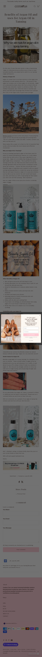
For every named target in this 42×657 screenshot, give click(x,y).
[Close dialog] (40, 315)
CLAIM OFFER (31, 334)
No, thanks (31, 340)
